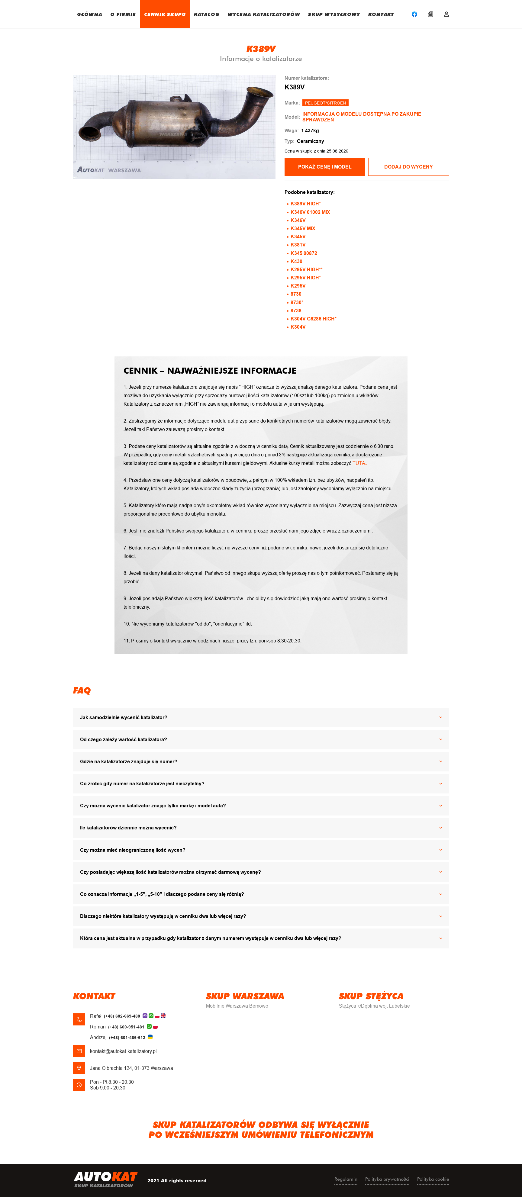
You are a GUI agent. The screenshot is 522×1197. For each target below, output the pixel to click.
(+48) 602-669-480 (122, 1016)
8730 (296, 294)
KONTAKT (381, 14)
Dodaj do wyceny (408, 166)
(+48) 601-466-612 (127, 1037)
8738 (296, 310)
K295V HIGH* (306, 277)
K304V (298, 327)
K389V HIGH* (306, 203)
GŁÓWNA (89, 14)
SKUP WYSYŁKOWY (334, 14)
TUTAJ (360, 463)
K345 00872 (304, 253)
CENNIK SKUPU (165, 14)
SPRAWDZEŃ (318, 119)
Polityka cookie (433, 1179)
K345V (298, 236)
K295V (298, 285)
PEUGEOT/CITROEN (325, 103)
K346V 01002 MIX (310, 212)
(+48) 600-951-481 (126, 1027)
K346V (298, 220)
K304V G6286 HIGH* (314, 318)
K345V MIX (303, 228)
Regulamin (345, 1179)
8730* (297, 302)
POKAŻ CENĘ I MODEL (325, 166)
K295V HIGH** (307, 269)
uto (106, 1179)
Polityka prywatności (387, 1179)
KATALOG (207, 14)
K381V (298, 244)
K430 (296, 261)
